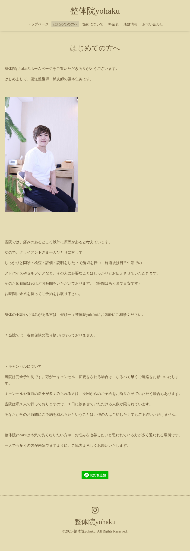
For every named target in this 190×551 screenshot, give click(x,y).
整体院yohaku (95, 10)
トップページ (38, 24)
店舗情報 (130, 24)
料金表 (113, 24)
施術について (92, 24)
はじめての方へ (65, 24)
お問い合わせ (152, 24)
